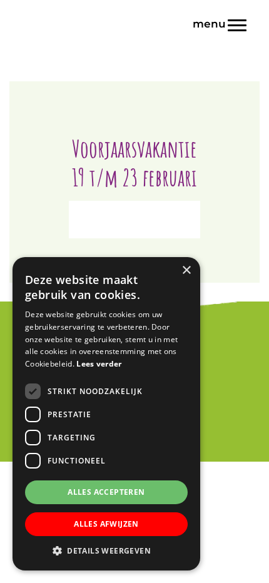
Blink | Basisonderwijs (134, 12)
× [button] (186, 270)
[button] (106, 551)
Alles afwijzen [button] (106, 524)
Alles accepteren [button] (106, 492)
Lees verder (98, 363)
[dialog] (106, 413)
